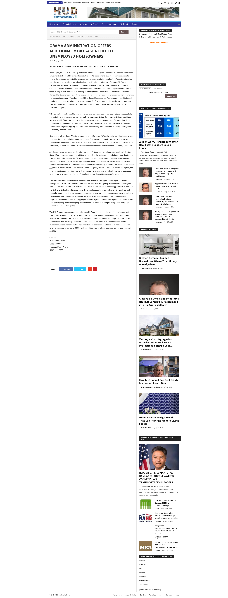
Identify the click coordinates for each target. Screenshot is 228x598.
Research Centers (131, 595)
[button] (177, 24)
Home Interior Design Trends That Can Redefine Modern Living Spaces (159, 420)
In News (83, 24)
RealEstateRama (55, 2)
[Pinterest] (168, 3)
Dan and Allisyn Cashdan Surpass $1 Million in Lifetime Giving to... (165, 503)
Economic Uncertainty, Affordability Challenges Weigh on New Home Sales (166, 515)
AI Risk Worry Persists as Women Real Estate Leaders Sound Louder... (158, 145)
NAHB (158, 521)
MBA (158, 550)
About (134, 24)
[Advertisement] (92, 259)
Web (96, 36)
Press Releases (69, 24)
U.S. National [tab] (145, 89)
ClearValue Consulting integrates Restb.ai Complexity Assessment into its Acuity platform (166, 200)
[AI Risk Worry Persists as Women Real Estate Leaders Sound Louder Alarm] (159, 126)
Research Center (109, 24)
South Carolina (144, 581)
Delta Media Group (147, 152)
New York (142, 577)
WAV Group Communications (151, 387)
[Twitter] (175, 3)
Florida (141, 569)
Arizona (142, 561)
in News (71, 36)
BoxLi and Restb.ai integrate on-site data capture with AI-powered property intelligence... (167, 172)
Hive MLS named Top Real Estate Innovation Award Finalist (159, 381)
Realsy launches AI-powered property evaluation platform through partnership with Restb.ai (167, 215)
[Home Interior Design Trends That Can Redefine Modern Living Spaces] (159, 403)
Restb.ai (159, 179)
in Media (80, 36)
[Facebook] (158, 3)
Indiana (142, 573)
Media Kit (124, 24)
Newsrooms (117, 595)
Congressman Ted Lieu (148, 486)
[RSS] (172, 3)
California (142, 565)
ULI (157, 508)
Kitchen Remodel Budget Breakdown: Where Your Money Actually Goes (158, 261)
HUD (53, 61)
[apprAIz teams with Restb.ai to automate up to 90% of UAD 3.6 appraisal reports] (145, 187)
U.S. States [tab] (158, 89)
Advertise (152, 595)
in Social (89, 36)
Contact (169, 595)
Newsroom (54, 24)
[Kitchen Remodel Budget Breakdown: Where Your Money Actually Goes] (159, 244)
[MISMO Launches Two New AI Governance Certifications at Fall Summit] (145, 546)
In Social (94, 24)
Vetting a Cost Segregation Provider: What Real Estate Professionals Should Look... (156, 342)
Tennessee (143, 585)
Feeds (177, 595)
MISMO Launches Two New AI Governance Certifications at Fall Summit (167, 544)
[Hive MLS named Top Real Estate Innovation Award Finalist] (159, 366)
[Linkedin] (161, 3)
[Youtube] (179, 3)
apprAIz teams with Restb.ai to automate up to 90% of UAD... (166, 186)
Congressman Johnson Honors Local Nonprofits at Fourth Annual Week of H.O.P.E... (166, 529)
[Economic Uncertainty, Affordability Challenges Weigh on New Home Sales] (145, 517)
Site (63, 36)
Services (143, 595)
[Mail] (165, 3)
